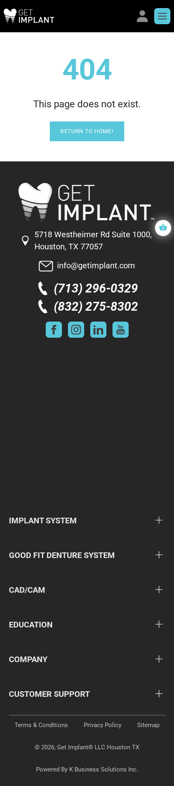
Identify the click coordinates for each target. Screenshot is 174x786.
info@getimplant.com (96, 265)
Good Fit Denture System (62, 555)
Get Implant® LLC (81, 747)
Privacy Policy (102, 725)
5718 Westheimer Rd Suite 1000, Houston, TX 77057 (93, 240)
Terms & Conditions (41, 725)
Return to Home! (87, 131)
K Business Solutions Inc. (103, 769)
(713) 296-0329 (96, 288)
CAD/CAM (27, 590)
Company (28, 659)
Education (31, 624)
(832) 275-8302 (96, 306)
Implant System (43, 520)
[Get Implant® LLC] (67, 16)
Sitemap (148, 725)
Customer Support (49, 694)
